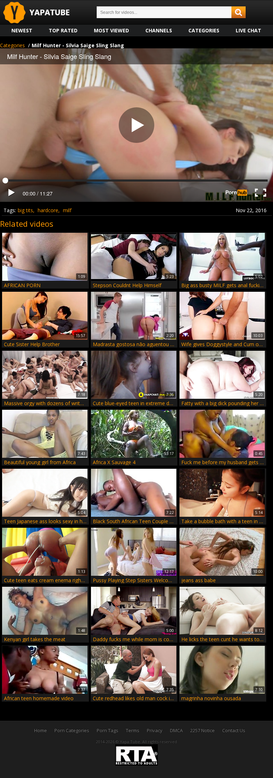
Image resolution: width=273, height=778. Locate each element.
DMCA (176, 730)
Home (40, 730)
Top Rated (63, 30)
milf (67, 210)
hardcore (48, 210)
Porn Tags (107, 730)
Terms (132, 730)
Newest (21, 30)
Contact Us (233, 730)
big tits (25, 210)
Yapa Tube (42, 13)
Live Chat (248, 30)
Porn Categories (71, 730)
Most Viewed (111, 30)
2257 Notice (202, 730)
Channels (158, 30)
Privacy (154, 730)
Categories (203, 30)
